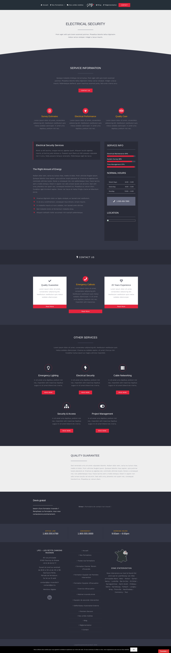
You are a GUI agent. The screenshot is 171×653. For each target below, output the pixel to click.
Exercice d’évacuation (86, 589)
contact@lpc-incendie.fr (49, 582)
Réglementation (85, 625)
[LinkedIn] (49, 597)
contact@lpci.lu (49, 585)
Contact (86, 630)
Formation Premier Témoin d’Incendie (86, 567)
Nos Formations (85, 555)
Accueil (85, 550)
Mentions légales (49, 589)
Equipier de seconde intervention (86, 600)
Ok (134, 649)
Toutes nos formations (86, 561)
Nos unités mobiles (85, 616)
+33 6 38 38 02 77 (49, 563)
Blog (85, 620)
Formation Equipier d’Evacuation (86, 583)
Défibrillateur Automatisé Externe (86, 606)
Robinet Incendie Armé (86, 594)
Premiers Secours (86, 611)
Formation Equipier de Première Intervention (86, 576)
